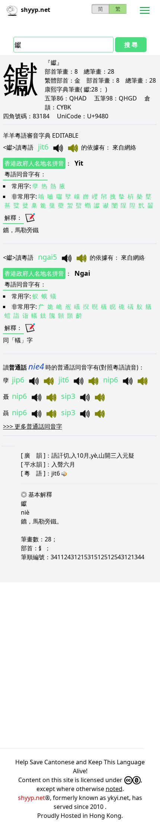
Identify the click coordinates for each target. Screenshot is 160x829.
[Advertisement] (80, 665)
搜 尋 (131, 45)
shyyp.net (31, 798)
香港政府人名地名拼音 (34, 163)
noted (114, 789)
